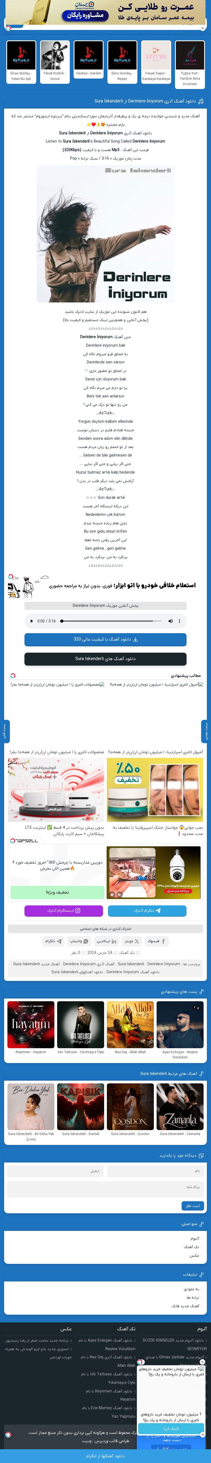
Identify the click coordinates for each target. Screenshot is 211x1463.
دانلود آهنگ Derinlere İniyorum (133, 972)
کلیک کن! (171, 1428)
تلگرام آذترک (144, 910)
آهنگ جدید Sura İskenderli (36, 964)
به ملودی (191, 1289)
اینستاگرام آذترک (60, 910)
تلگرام (50, 941)
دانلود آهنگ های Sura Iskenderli (105, 659)
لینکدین (103, 941)
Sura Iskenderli (131, 964)
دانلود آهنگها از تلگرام (105, 1456)
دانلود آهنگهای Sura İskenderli (77, 972)
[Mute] (119, 894)
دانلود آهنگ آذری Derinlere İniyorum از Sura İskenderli (145, 101)
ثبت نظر (193, 1206)
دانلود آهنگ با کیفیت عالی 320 (102, 639)
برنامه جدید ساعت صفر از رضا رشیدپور (37, 1340)
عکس (194, 1255)
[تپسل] (10, 576)
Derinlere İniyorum (164, 964)
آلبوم (195, 1238)
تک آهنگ (127, 953)
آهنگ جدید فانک (185, 1306)
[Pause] (112, 894)
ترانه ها (193, 1297)
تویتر (129, 941)
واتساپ (76, 941)
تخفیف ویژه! (57, 892)
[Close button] (202, 1362)
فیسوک (153, 941)
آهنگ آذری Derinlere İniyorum (88, 964)
